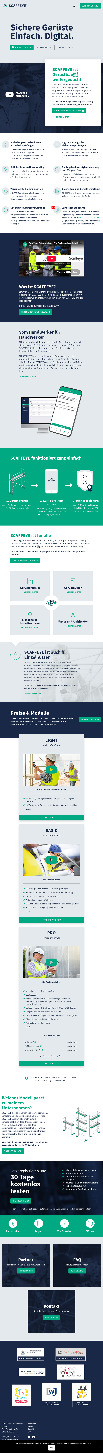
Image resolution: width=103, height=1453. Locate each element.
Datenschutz (32, 1426)
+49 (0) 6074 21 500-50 (10, 1436)
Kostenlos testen (65, 47)
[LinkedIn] (33, 1437)
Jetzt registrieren (90, 6)
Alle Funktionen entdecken (25, 560)
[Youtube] (29, 1437)
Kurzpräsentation (23, 47)
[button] (35, 1042)
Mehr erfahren (44, 47)
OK (51, 1448)
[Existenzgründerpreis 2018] (51, 1395)
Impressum (32, 1423)
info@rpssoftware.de (10, 1439)
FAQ (29, 1432)
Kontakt (31, 1429)
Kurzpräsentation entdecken (67, 110)
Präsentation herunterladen (34, 312)
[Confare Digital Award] (81, 1395)
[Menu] (74, 6)
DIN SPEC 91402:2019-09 (88, 217)
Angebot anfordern (90, 719)
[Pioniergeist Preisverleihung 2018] (70, 1372)
